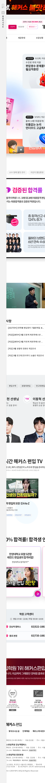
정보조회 (39, 765)
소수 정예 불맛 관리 (17, 172)
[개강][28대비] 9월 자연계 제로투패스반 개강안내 (26, 342)
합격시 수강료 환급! (32, 22)
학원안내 (3, 38)
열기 (3, 17)
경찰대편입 (26, 386)
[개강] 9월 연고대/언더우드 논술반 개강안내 (26, 356)
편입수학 (12, 386)
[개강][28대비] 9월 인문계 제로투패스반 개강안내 (26, 335)
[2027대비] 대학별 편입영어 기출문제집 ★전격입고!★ (26, 328)
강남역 (12, 27)
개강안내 (21, 38)
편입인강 (32, 27)
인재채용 (26, 731)
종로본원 (21, 27)
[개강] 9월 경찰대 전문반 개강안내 (22, 349)
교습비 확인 (32, 750)
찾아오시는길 (14, 731)
